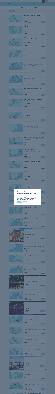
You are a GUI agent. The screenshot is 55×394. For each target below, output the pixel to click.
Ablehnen (25, 202)
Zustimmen (19, 202)
